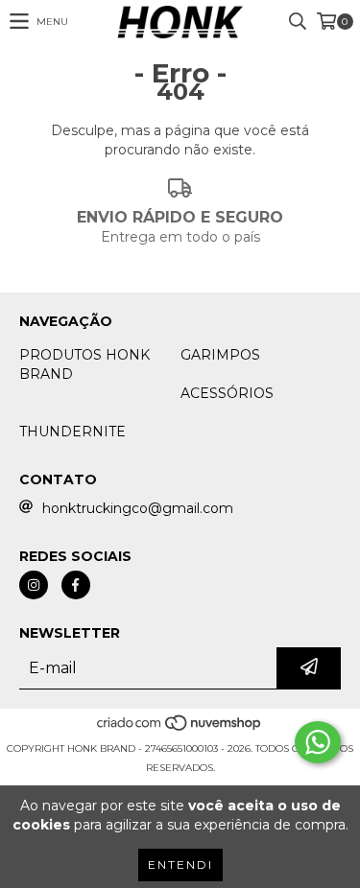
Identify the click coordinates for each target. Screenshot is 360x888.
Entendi (180, 864)
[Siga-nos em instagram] (33, 585)
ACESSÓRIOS (227, 393)
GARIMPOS (220, 354)
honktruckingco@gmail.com (137, 508)
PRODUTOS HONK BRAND (84, 364)
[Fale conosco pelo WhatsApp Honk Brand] (318, 742)
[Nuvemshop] (180, 729)
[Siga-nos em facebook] (75, 585)
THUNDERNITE (72, 431)
